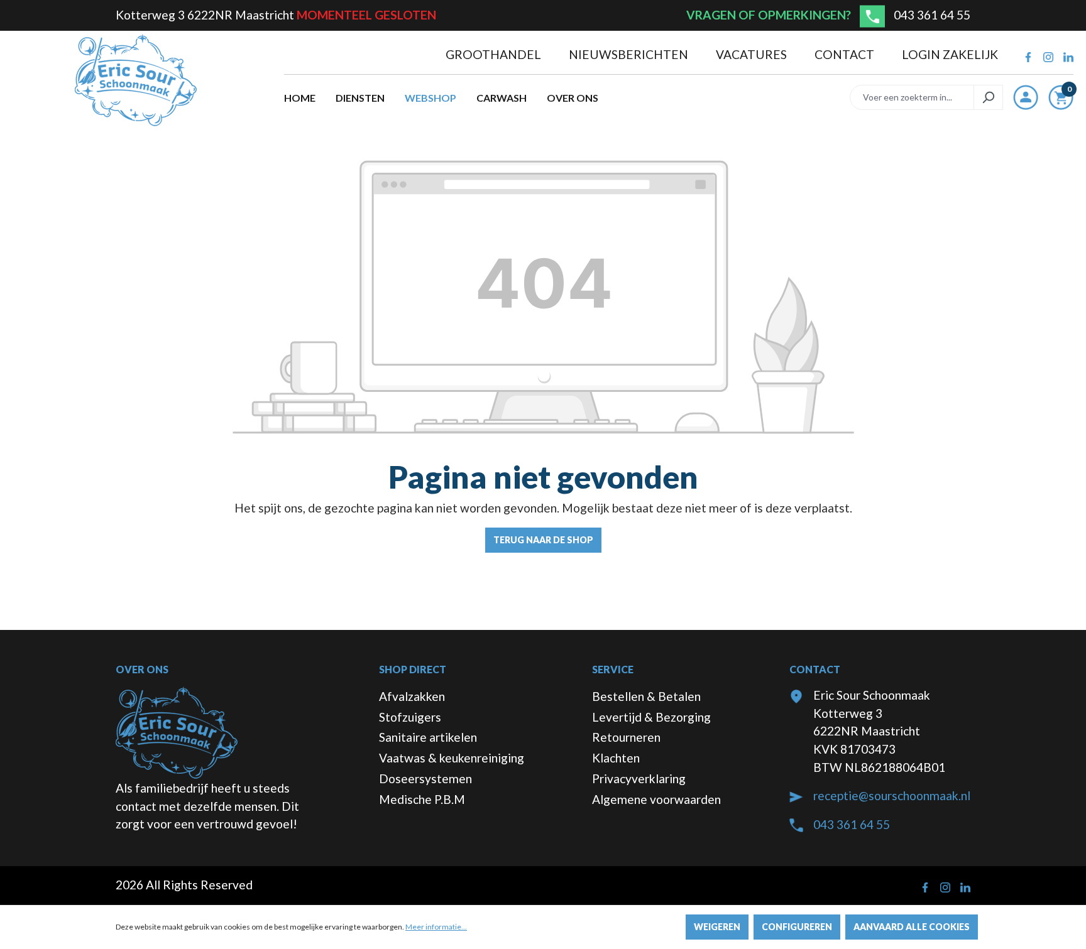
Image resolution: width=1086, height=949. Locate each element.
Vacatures (752, 54)
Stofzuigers (410, 717)
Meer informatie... (436, 926)
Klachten (616, 758)
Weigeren (717, 926)
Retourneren (626, 737)
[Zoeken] (988, 97)
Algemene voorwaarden (656, 799)
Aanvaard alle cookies (911, 926)
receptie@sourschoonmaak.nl (891, 795)
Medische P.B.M (422, 799)
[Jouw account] (1025, 97)
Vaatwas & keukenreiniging (451, 758)
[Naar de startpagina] (136, 80)
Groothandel (495, 54)
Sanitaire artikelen (428, 737)
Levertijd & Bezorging (651, 717)
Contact (845, 54)
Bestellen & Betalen (646, 696)
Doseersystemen (425, 778)
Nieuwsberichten (630, 54)
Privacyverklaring (639, 778)
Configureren (797, 926)
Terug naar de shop (543, 539)
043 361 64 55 (932, 15)
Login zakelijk (950, 54)
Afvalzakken (412, 696)
